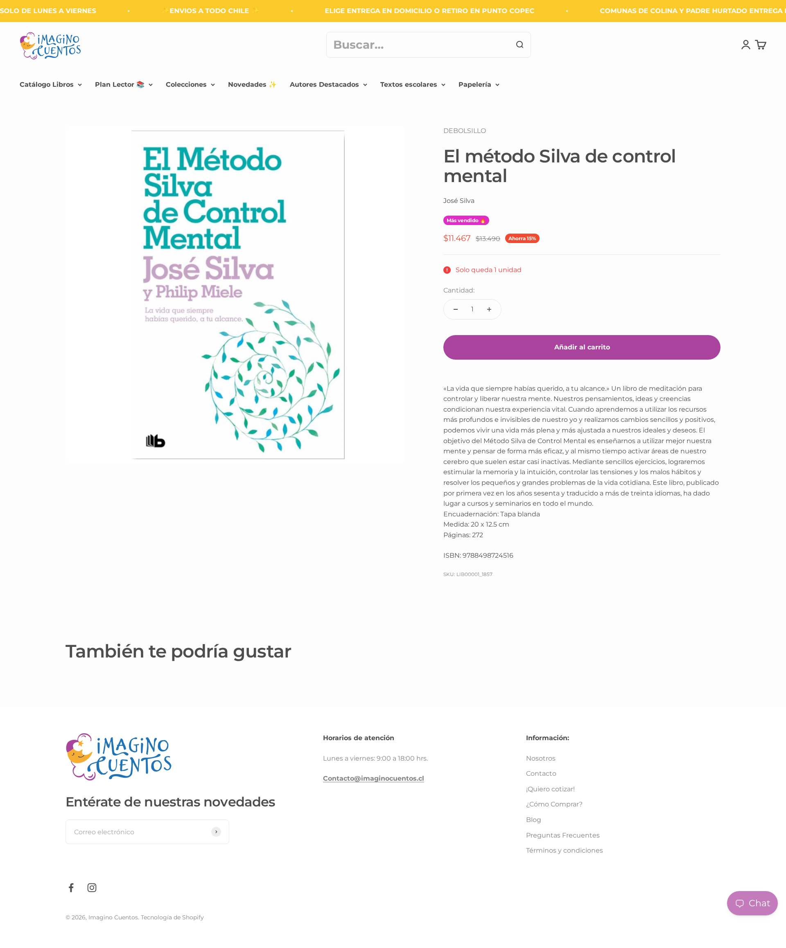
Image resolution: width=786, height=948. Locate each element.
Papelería (474, 84)
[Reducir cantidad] (456, 309)
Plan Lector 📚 (120, 84)
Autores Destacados (324, 84)
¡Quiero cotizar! (550, 789)
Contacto (541, 773)
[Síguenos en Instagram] (91, 887)
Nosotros (541, 758)
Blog (533, 820)
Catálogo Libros (47, 84)
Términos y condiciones (564, 850)
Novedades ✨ (252, 84)
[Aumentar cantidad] (489, 309)
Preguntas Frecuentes (563, 835)
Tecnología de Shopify (172, 917)
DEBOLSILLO (464, 131)
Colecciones (186, 84)
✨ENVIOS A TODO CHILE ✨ (197, 11)
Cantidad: (458, 290)
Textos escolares (408, 84)
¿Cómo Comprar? (554, 804)
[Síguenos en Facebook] (71, 887)
